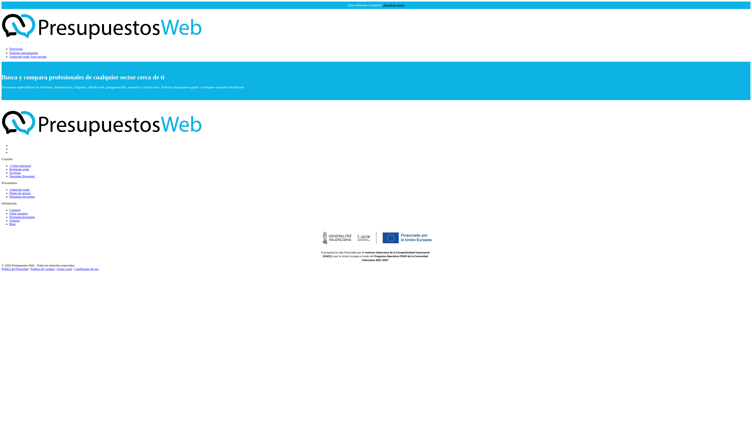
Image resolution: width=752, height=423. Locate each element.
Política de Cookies (43, 269)
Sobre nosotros (18, 213)
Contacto (15, 210)
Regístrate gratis (19, 169)
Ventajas (14, 220)
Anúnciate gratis (19, 56)
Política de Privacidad (15, 269)
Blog (12, 224)
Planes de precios (20, 193)
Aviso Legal (64, 269)
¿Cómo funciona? (20, 165)
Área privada (38, 56)
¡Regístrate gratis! (394, 5)
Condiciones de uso (86, 269)
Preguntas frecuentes (22, 176)
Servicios (15, 172)
